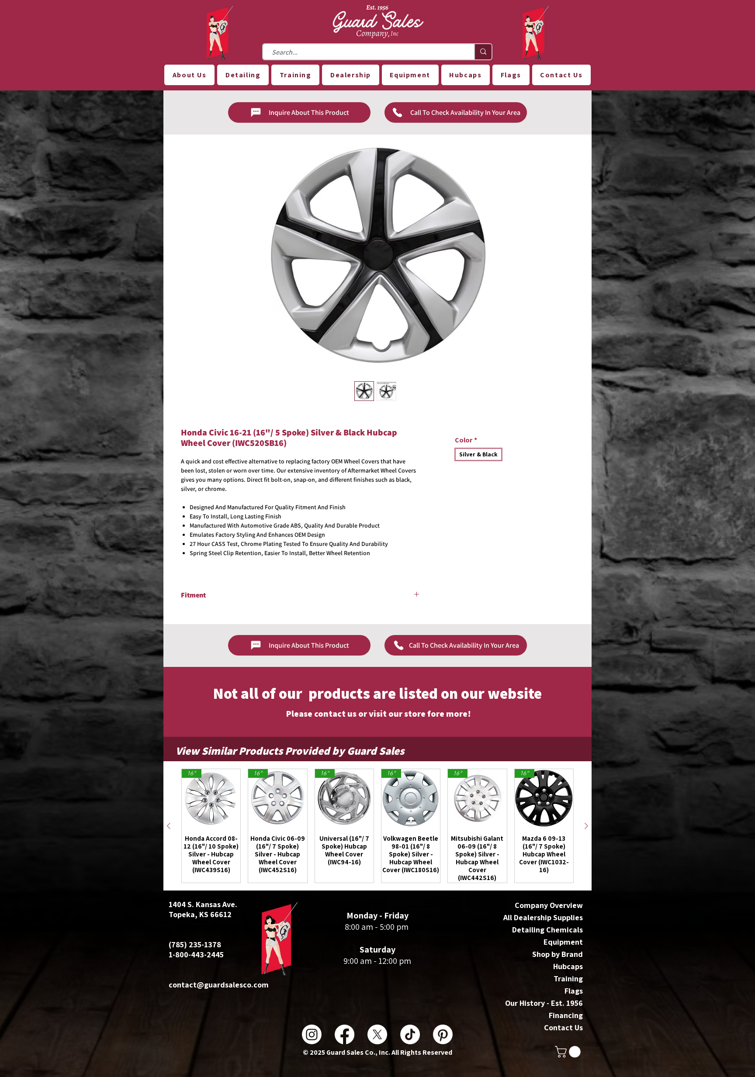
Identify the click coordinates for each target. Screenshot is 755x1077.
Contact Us (563, 1027)
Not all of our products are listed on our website (377, 693)
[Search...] (483, 51)
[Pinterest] (443, 1034)
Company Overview (549, 905)
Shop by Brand (557, 954)
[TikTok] (410, 1034)
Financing (566, 1015)
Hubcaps (568, 966)
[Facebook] (344, 1034)
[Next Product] (586, 826)
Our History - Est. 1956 (544, 1003)
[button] (189, 75)
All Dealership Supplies (543, 917)
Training (568, 978)
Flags (574, 991)
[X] (377, 1034)
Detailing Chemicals (547, 930)
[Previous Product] (168, 826)
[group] (377, 826)
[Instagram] (312, 1034)
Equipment (563, 942)
